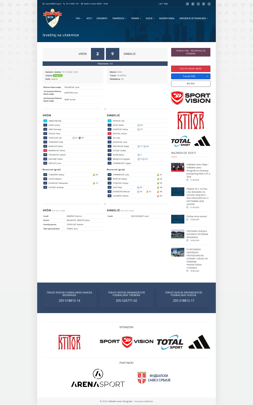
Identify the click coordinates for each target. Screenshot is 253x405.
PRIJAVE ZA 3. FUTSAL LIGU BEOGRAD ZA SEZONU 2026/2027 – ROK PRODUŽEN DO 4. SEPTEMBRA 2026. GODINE (198, 196)
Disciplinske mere (191, 69)
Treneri (135, 18)
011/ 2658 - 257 (72, 3)
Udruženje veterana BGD (192, 18)
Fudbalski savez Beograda (120, 401)
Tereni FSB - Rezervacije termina (191, 52)
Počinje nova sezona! (197, 216)
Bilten (190, 84)
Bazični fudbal (167, 18)
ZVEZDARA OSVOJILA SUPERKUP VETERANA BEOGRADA (197, 234)
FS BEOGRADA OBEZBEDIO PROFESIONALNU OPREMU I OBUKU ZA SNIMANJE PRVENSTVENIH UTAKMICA (197, 258)
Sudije (149, 18)
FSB (78, 18)
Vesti (89, 18)
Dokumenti (102, 18)
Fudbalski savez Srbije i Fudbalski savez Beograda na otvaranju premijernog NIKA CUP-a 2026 (198, 170)
